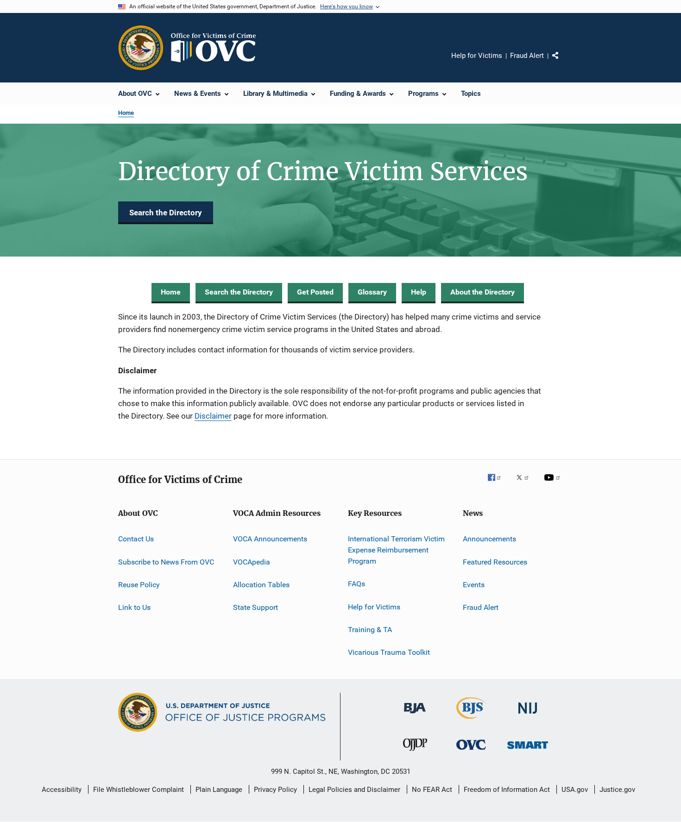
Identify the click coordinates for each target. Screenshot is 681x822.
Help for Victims (476, 55)
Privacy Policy (275, 789)
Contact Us (136, 538)
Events (474, 584)
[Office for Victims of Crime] (471, 751)
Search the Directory (165, 212)
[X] (526, 484)
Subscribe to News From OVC (166, 561)
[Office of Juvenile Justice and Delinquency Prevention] (415, 752)
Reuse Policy (139, 584)
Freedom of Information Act (507, 789)
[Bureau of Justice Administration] (415, 715)
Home (126, 112)
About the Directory (482, 292)
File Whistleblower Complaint (138, 789)
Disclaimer (213, 415)
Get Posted (315, 292)
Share (563, 62)
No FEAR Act (432, 789)
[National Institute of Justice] (527, 715)
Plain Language (218, 789)
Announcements (489, 538)
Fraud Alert (527, 55)
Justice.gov (617, 789)
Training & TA (370, 629)
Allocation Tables (261, 584)
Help (418, 292)
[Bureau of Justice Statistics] (471, 720)
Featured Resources (495, 561)
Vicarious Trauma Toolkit (389, 652)
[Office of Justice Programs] (141, 47)
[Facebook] (498, 484)
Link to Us (134, 607)
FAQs (356, 583)
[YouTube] (553, 484)
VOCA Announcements (270, 538)
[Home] (217, 48)
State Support (255, 607)
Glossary (372, 292)
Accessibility (62, 789)
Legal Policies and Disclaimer (354, 789)
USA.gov (574, 789)
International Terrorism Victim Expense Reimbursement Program (396, 549)
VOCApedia (251, 561)
